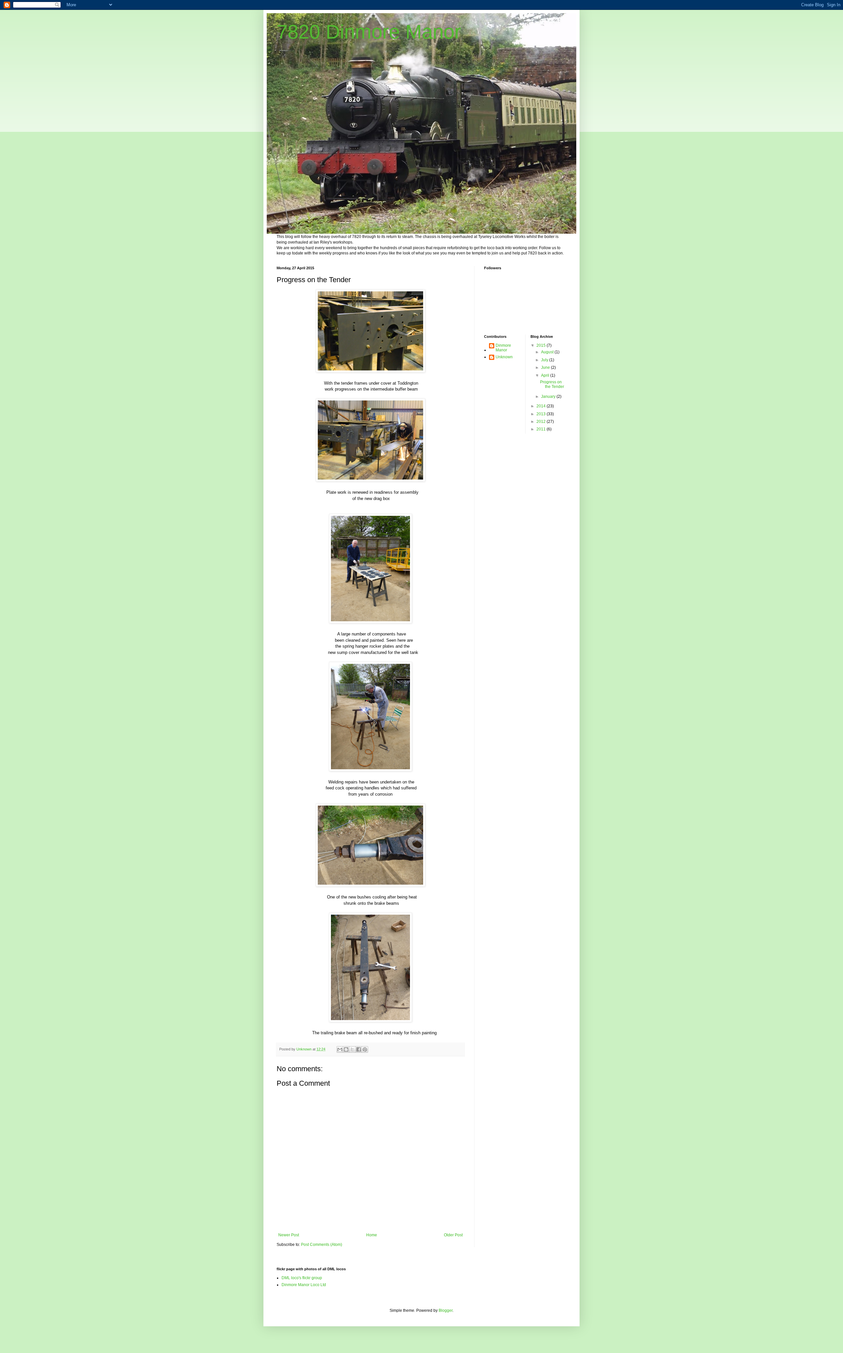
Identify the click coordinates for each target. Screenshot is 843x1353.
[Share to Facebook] (358, 1049)
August (548, 352)
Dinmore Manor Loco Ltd (304, 1284)
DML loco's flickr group (302, 1278)
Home (371, 1235)
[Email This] (340, 1049)
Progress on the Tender (552, 384)
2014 (541, 406)
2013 (541, 414)
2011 (541, 429)
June (546, 367)
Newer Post (288, 1235)
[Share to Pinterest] (365, 1049)
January (549, 396)
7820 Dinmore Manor (369, 32)
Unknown (504, 357)
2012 (541, 421)
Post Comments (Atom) (321, 1244)
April (545, 375)
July (545, 360)
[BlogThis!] (346, 1049)
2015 (541, 345)
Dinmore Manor (503, 347)
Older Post (453, 1235)
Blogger (445, 1310)
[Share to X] (352, 1049)
